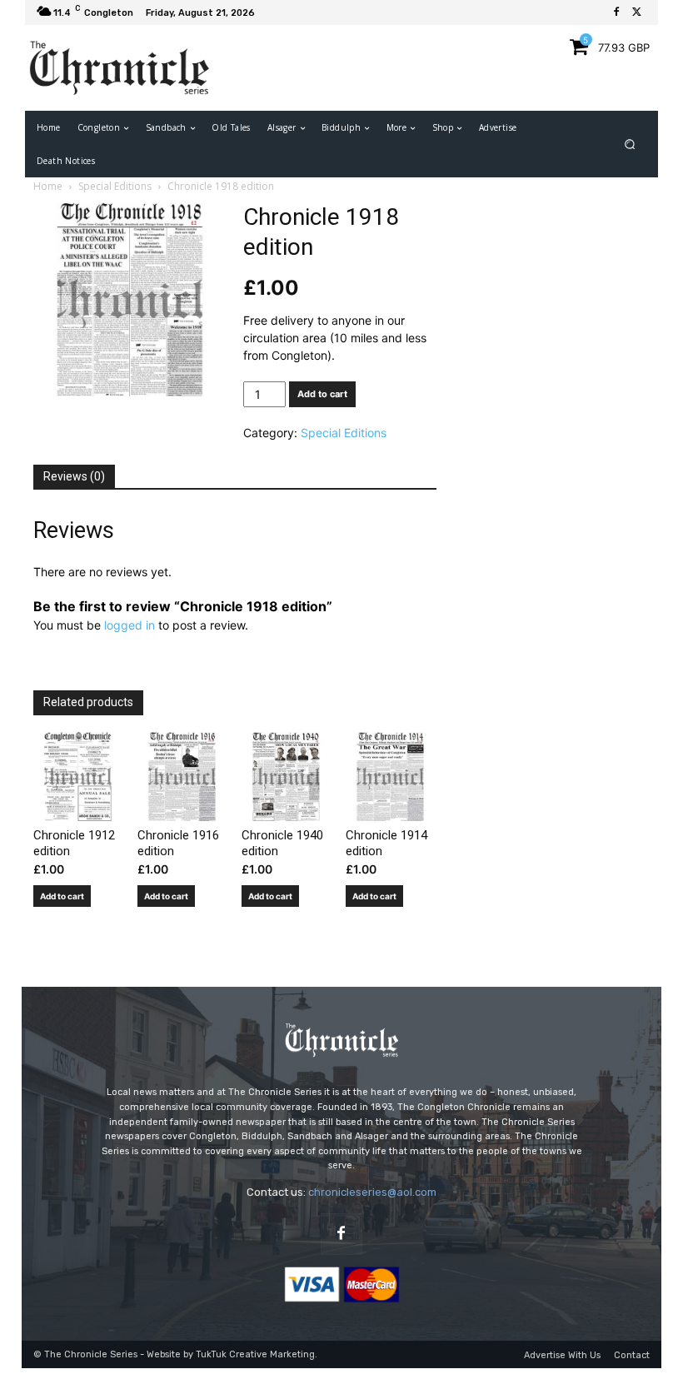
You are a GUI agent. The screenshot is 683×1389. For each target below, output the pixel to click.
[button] (630, 144)
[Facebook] (616, 12)
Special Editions (115, 186)
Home (47, 186)
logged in (129, 625)
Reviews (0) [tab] (74, 476)
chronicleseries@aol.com (372, 1192)
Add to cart (322, 394)
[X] (636, 12)
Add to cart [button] (62, 896)
